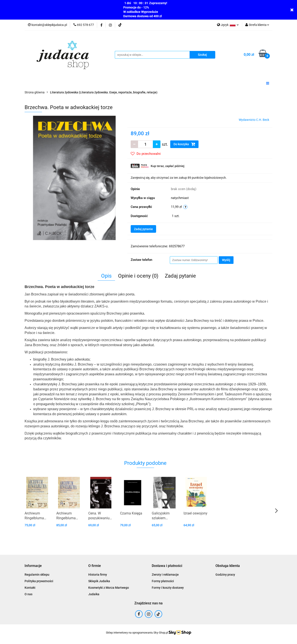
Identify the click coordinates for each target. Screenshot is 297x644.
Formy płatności (163, 581)
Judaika (93, 594)
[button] (33, 566)
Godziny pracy (225, 574)
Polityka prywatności (39, 581)
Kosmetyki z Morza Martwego (108, 587)
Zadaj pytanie (143, 229)
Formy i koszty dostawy (168, 587)
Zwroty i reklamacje (165, 574)
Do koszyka (182, 144)
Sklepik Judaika (99, 581)
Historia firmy (97, 574)
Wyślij (226, 260)
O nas (28, 594)
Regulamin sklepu (37, 574)
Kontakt (30, 587)
